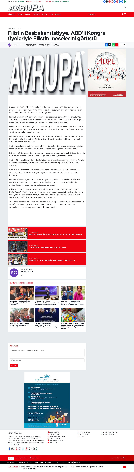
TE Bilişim (123, 458)
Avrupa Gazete (26, 271)
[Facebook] (9, 448)
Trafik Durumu (54, 434)
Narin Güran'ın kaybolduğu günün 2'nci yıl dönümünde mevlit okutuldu (19, 325)
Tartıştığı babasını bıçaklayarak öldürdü (89, 467)
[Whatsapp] (36, 448)
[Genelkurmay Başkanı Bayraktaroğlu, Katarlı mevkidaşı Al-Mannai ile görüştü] (47, 315)
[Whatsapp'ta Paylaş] (113, 44)
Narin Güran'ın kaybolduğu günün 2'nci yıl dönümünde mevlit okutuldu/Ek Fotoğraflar (72, 302)
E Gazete (91, 14)
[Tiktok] (29, 448)
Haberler (11, 28)
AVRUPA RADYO (108, 434)
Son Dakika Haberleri (56, 440)
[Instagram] (19, 448)
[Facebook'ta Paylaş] (106, 44)
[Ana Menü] (125, 14)
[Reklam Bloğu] (47, 400)
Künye (82, 436)
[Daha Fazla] (116, 44)
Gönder (13, 365)
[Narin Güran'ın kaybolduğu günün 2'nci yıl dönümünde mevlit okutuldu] (22, 315)
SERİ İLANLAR (84, 434)
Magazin (58, 14)
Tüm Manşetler (55, 438)
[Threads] (33, 448)
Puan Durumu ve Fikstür (57, 436)
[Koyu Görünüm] (123, 14)
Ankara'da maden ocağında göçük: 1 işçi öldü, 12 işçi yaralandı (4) (20, 302)
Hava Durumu (54, 432)
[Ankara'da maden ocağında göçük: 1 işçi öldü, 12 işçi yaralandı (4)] (22, 292)
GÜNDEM (11, 14)
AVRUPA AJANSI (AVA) (110, 432)
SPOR (51, 14)
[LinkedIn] (23, 448)
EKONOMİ (36, 14)
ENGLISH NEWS (85, 432)
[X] (12, 448)
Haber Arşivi (54, 442)
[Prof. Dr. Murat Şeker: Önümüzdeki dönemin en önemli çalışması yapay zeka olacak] (47, 292)
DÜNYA (44, 14)
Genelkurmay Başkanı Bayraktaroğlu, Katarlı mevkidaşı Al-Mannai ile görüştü (46, 325)
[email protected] (13, 445)
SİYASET (28, 14)
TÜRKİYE (19, 14)
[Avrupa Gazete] (26, 7)
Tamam (77, 462)
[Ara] (125, 7)
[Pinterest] (16, 448)
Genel (19, 28)
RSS (11, 458)
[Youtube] (26, 448)
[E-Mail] (21, 275)
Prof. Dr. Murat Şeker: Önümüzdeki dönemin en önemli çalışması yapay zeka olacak (47, 302)
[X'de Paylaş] (109, 44)
